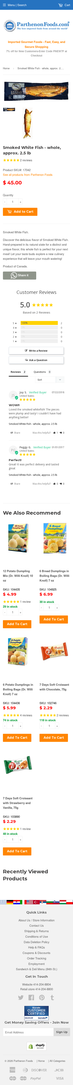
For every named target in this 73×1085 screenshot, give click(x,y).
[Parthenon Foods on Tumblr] (52, 999)
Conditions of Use (36, 936)
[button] (55, 432)
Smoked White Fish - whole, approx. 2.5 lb (33, 424)
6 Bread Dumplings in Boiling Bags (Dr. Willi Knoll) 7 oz (54, 576)
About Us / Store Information (36, 920)
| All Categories (56, 1061)
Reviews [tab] (16, 372)
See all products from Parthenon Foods (28, 174)
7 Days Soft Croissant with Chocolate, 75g (54, 686)
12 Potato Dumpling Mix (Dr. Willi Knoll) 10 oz (18, 576)
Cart (67, 5)
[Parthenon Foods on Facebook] (31, 999)
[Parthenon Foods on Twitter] (21, 999)
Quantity (8, 195)
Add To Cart (17, 624)
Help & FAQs (36, 947)
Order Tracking (36, 958)
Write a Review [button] (38, 350)
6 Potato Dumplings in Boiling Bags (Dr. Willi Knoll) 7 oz (18, 689)
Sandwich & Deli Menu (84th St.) (36, 969)
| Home (41, 1061)
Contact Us (36, 925)
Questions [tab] (40, 372)
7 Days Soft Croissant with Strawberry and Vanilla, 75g (18, 803)
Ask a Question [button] (38, 360)
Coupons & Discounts (36, 953)
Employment (36, 964)
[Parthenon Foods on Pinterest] (42, 999)
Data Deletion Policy (36, 942)
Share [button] (16, 432)
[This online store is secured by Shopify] (37, 1049)
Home (6, 68)
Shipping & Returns (36, 931)
